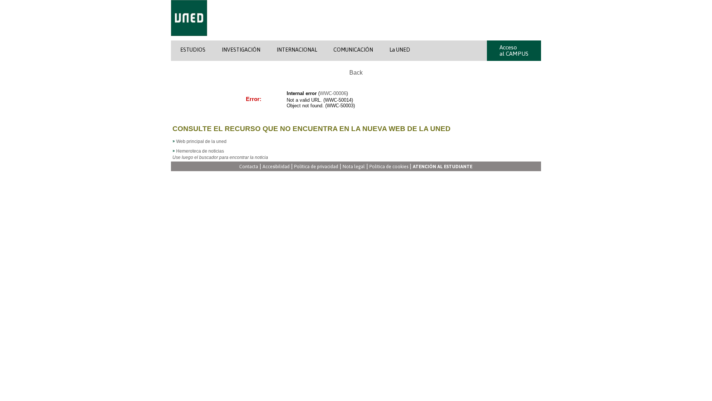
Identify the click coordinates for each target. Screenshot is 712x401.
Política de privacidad (316, 167)
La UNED (399, 50)
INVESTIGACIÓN (241, 50)
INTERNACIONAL (297, 50)
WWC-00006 (333, 93)
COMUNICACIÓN (353, 50)
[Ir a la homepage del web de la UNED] (189, 39)
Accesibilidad (276, 167)
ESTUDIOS (192, 50)
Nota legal (354, 167)
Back (356, 72)
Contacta (248, 167)
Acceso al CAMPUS (514, 50)
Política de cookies (388, 167)
